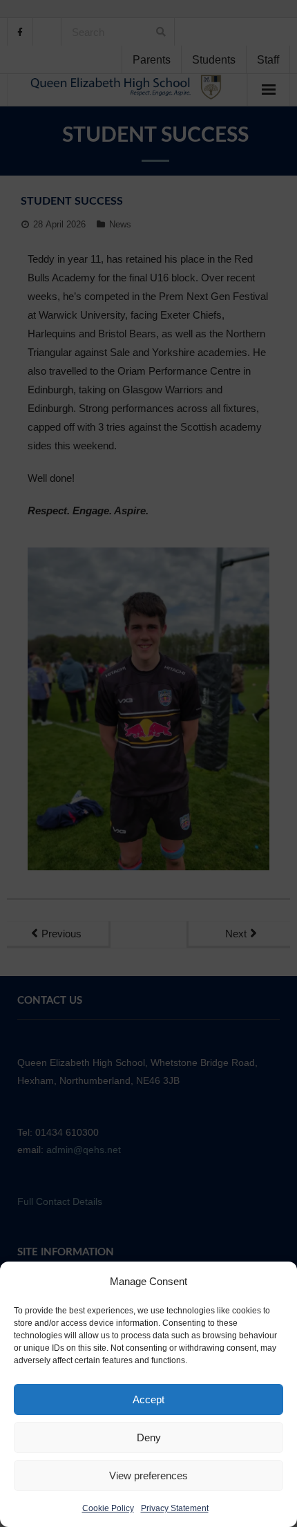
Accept (148, 1399)
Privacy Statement (175, 1508)
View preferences (148, 1475)
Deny (149, 1437)
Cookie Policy (108, 1508)
